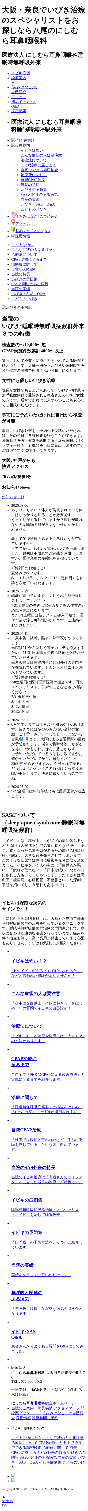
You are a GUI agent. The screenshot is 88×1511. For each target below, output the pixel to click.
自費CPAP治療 (33, 180)
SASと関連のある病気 (39, 194)
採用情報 (18, 111)
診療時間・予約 (45, 1418)
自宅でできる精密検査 (39, 170)
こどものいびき (34, 209)
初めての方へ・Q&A (32, 231)
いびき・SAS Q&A (38, 204)
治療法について (34, 160)
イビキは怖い (32, 150)
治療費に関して (34, 175)
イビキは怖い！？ (26, 1438)
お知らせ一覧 (13, 497)
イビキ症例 (20, 73)
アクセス (18, 97)
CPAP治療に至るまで (38, 165)
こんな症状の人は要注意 (41, 155)
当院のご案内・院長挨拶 (32, 1408)
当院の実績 (30, 199)
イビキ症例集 (50, 1462)
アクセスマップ (67, 1408)
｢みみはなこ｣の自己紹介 (37, 216)
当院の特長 (30, 185)
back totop (7, 1501)
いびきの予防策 (34, 190)
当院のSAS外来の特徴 (47, 1452)
